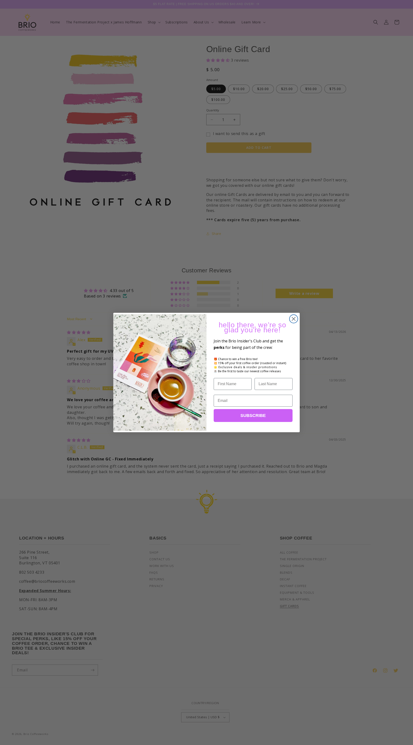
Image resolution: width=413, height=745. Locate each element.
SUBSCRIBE (253, 415)
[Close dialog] (293, 319)
